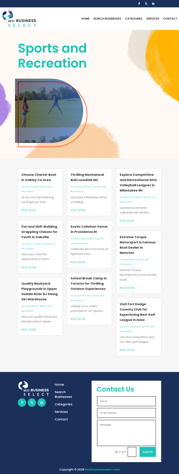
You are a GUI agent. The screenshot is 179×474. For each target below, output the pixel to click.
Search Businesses (107, 19)
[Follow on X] (146, 3)
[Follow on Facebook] (139, 3)
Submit (148, 452)
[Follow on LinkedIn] (153, 3)
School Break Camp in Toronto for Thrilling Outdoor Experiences (89, 283)
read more (28, 210)
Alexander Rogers (84, 238)
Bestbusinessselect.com (102, 470)
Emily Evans (31, 306)
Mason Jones (32, 243)
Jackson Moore (83, 186)
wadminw (128, 259)
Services (152, 19)
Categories (133, 19)
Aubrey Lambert (132, 197)
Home (85, 19)
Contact (170, 19)
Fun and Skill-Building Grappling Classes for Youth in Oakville (39, 231)
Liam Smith (31, 186)
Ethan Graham (131, 326)
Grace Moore (82, 295)
